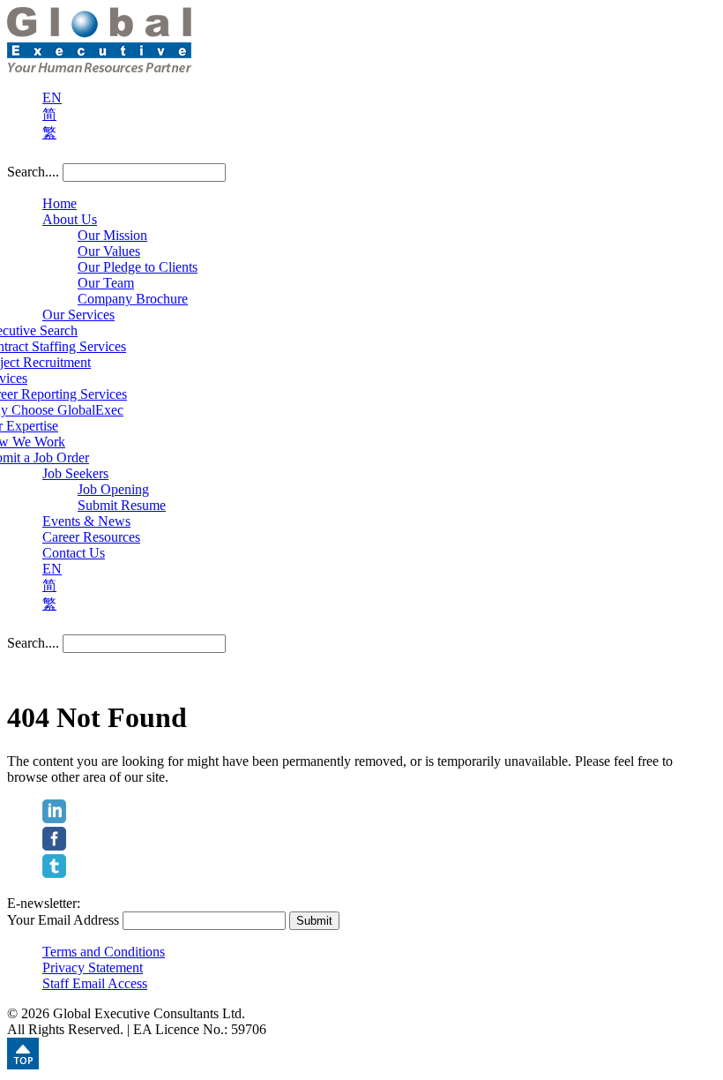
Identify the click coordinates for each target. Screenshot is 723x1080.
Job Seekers (75, 473)
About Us (69, 219)
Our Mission (112, 235)
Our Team (106, 282)
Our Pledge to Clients (138, 266)
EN (52, 97)
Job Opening (113, 489)
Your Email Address (63, 919)
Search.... (33, 171)
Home (59, 203)
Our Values (109, 251)
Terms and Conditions (103, 951)
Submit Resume (122, 505)
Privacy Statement (92, 967)
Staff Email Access (94, 983)
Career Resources (91, 536)
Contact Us (73, 552)
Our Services (78, 314)
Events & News (86, 521)
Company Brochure (133, 298)
